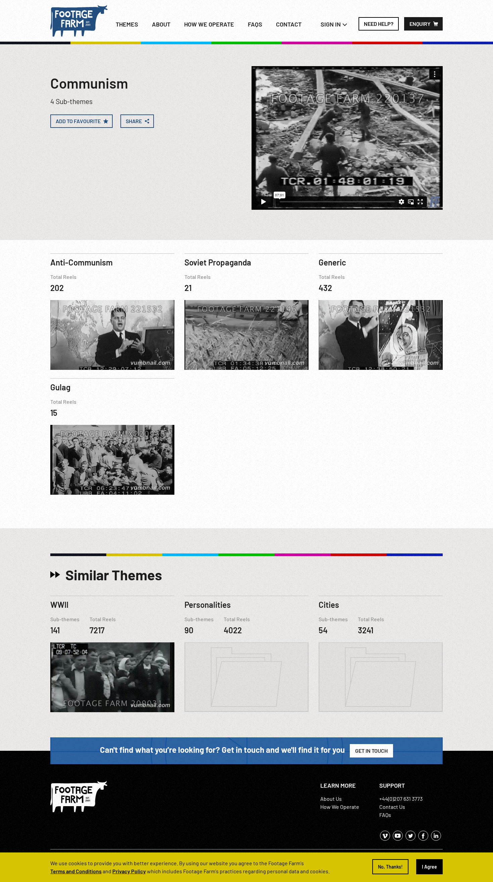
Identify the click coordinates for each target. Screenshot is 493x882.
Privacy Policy (129, 871)
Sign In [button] (331, 24)
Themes (127, 24)
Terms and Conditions (76, 871)
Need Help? (378, 23)
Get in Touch (371, 750)
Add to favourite (78, 121)
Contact (289, 24)
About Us (331, 798)
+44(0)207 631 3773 (401, 798)
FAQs (255, 24)
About (161, 24)
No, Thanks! (390, 867)
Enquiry (420, 23)
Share (134, 121)
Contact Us (392, 806)
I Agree (429, 867)
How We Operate (339, 806)
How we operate (209, 24)
